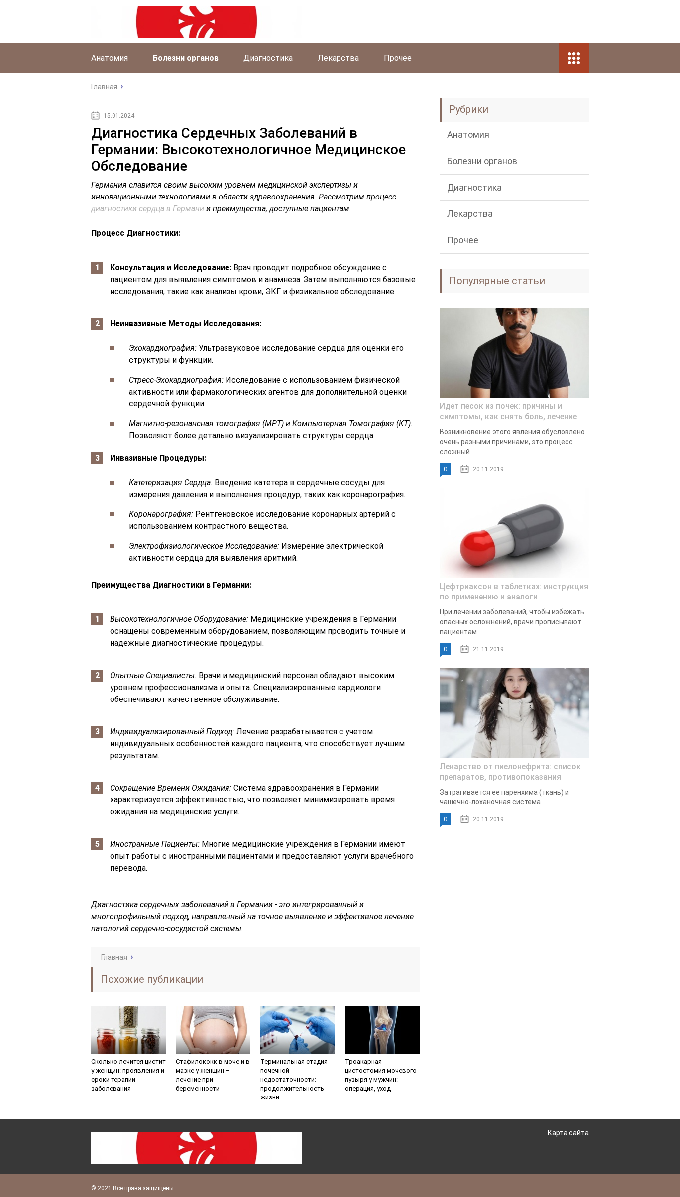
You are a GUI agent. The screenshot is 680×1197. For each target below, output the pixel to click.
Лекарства (338, 58)
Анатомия (109, 58)
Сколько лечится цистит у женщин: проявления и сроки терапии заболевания (128, 1075)
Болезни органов (186, 58)
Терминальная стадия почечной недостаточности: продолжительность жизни (294, 1079)
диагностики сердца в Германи (147, 208)
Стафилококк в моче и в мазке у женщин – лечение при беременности (213, 1075)
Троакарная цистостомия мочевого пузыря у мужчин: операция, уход (381, 1075)
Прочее (398, 58)
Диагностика (268, 58)
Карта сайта (568, 1133)
